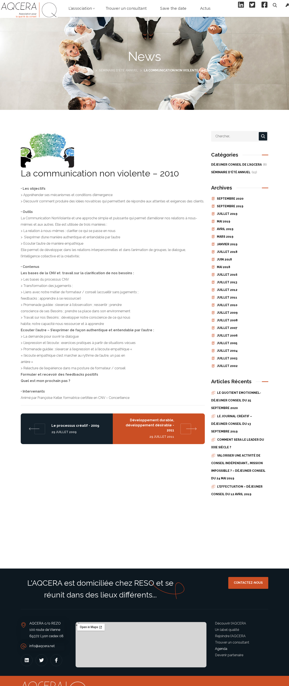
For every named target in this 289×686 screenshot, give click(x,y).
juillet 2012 (227, 290)
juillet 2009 (227, 312)
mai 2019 (223, 221)
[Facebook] (56, 660)
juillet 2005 (227, 343)
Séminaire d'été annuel (118, 70)
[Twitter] (41, 660)
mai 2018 (223, 267)
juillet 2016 (227, 274)
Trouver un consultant (232, 642)
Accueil (86, 70)
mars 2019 (225, 236)
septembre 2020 (230, 198)
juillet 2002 (227, 366)
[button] (248, 583)
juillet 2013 (227, 282)
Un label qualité (227, 630)
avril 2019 (225, 229)
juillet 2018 (227, 252)
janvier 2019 (227, 244)
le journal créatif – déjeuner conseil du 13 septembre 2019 (231, 424)
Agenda (221, 649)
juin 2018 (224, 259)
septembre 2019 (230, 206)
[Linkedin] (27, 660)
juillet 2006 (227, 335)
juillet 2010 (227, 305)
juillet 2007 (227, 328)
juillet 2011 (227, 297)
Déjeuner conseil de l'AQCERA (239, 164)
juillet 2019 (227, 213)
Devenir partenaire (229, 655)
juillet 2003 (227, 358)
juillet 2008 (227, 320)
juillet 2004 (227, 350)
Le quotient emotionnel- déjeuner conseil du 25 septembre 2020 (236, 400)
